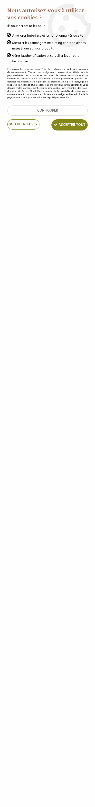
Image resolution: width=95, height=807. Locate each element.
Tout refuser (25, 124)
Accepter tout (71, 125)
